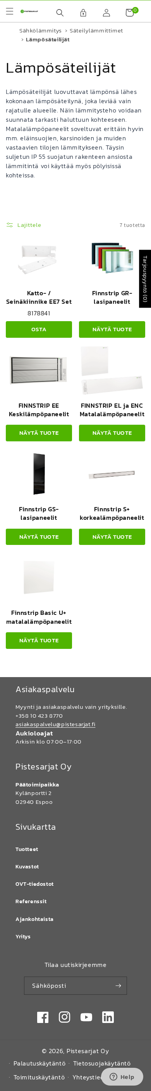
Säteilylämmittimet (96, 30)
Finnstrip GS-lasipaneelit (39, 513)
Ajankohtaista (34, 919)
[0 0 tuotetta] (126, 13)
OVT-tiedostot (34, 884)
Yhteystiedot (91, 1077)
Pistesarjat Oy (88, 1050)
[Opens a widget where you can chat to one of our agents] (122, 1077)
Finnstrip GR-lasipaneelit (112, 297)
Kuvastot (27, 867)
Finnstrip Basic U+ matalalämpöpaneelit (39, 617)
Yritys (23, 937)
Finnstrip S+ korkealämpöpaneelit (112, 513)
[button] (56, 13)
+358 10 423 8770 (39, 715)
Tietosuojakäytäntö (102, 1063)
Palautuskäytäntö (40, 1063)
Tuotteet (26, 849)
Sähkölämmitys (40, 30)
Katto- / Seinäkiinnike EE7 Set (39, 297)
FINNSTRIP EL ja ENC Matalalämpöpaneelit (112, 410)
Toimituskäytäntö (39, 1077)
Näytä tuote (112, 329)
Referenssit (31, 901)
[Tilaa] (118, 986)
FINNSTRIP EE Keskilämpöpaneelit (39, 410)
